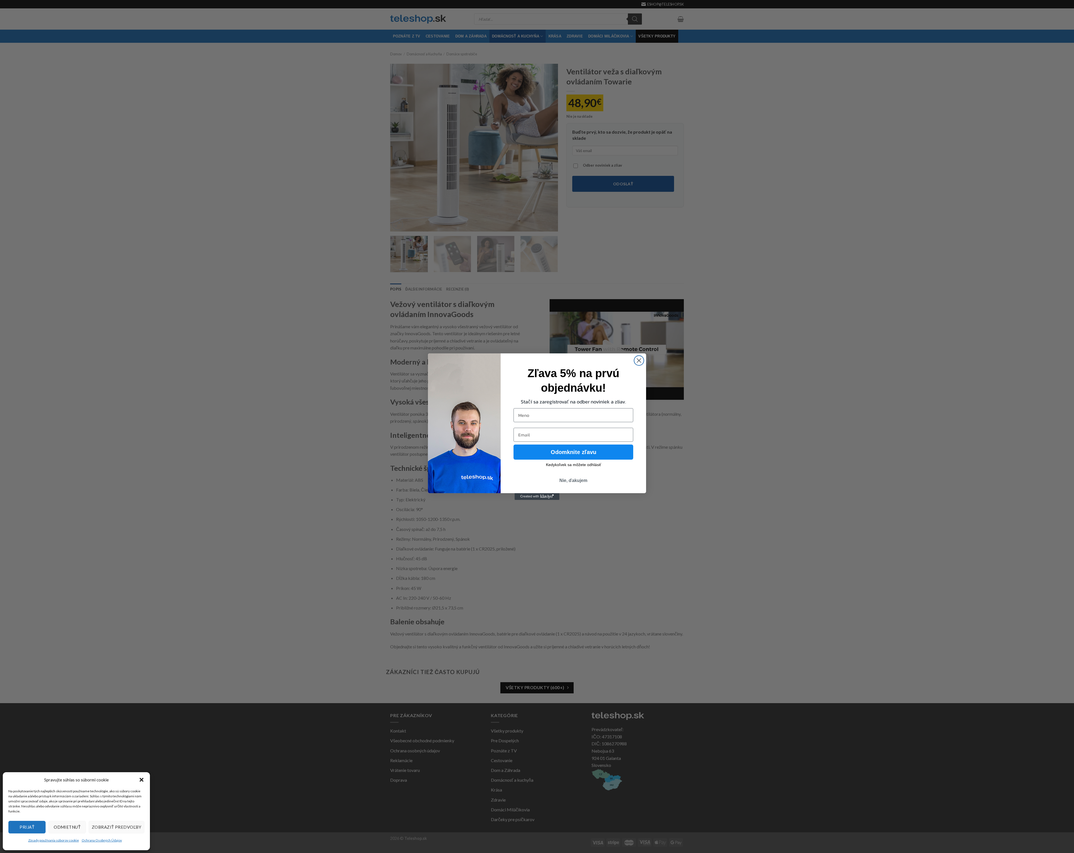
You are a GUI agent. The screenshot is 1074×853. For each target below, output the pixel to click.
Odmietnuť (67, 827)
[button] (141, 780)
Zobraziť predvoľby (116, 827)
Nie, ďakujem (573, 480)
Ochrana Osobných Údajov (102, 840)
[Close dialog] (639, 360)
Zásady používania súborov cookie (53, 840)
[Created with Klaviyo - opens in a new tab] (537, 496)
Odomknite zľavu (573, 452)
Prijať (27, 827)
